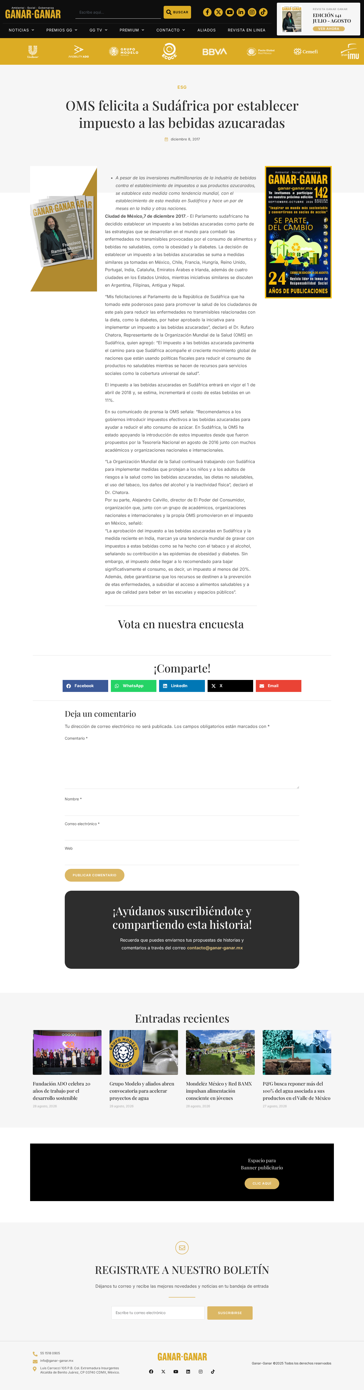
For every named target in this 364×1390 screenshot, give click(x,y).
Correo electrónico (82, 823)
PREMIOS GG (59, 30)
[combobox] (118, 12)
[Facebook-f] (207, 12)
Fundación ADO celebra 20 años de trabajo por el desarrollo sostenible (61, 1090)
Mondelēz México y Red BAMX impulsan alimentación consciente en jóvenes (219, 1090)
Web (69, 848)
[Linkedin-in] (241, 12)
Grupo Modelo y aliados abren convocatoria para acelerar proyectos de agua (142, 1090)
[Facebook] (151, 1372)
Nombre (73, 799)
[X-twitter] (218, 12)
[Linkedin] (188, 1372)
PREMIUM (129, 30)
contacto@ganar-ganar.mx (215, 947)
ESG (182, 87)
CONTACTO (168, 30)
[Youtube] (229, 12)
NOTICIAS (19, 30)
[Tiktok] (263, 12)
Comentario (76, 738)
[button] (85, 686)
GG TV (96, 30)
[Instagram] (252, 12)
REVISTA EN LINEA (247, 30)
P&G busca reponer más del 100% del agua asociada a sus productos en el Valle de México (296, 1090)
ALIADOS (206, 30)
